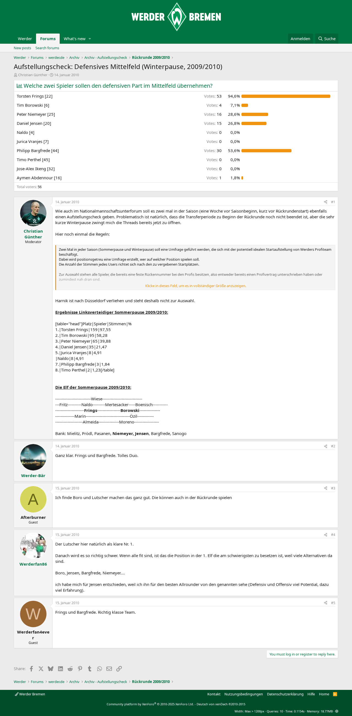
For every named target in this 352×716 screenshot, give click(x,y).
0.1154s (299, 711)
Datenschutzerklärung (285, 694)
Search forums (47, 47)
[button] (90, 39)
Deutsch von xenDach (221, 704)
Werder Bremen (31, 694)
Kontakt (214, 694)
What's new (75, 38)
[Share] (325, 202)
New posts (22, 47)
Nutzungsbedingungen (243, 694)
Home (324, 694)
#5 (333, 603)
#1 (333, 202)
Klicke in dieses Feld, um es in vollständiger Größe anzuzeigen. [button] (195, 285)
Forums (48, 38)
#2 (333, 446)
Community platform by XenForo (150, 704)
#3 (333, 488)
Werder (25, 38)
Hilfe (311, 694)
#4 (333, 534)
